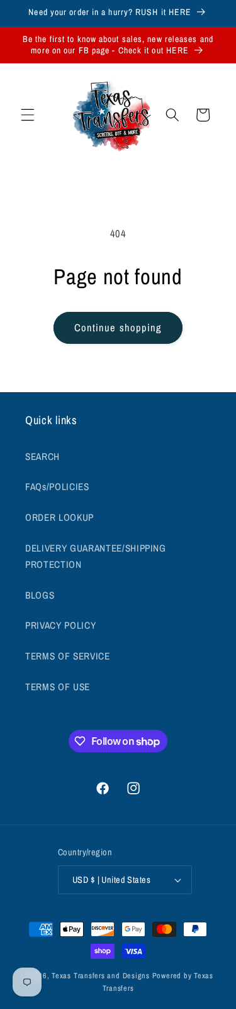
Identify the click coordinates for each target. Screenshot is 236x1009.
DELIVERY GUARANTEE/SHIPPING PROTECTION (95, 557)
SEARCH (42, 456)
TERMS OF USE (57, 686)
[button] (28, 115)
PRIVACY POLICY (60, 625)
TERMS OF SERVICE (67, 656)
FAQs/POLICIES (57, 486)
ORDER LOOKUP (59, 517)
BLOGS (39, 595)
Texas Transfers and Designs (101, 975)
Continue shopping (118, 327)
